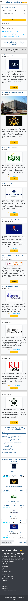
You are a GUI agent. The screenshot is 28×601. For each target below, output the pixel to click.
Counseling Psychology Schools (8, 437)
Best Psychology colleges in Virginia (10, 31)
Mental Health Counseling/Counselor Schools (11, 439)
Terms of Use (4, 586)
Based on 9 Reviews (16, 176)
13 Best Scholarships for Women (8, 578)
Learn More (14, 87)
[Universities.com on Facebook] (13, 599)
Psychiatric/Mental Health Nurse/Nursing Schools (11, 451)
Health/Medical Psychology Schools (9, 452)
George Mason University (10, 147)
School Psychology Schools (7, 445)
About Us (4, 569)
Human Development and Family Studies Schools (11, 436)
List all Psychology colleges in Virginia (10, 36)
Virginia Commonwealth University (13, 92)
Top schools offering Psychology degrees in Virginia (13, 34)
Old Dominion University (10, 183)
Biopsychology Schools (6, 453)
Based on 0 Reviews (16, 349)
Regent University (8, 321)
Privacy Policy (4, 584)
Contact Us (4, 583)
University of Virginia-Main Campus (13, 220)
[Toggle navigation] (1, 2)
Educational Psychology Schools (8, 448)
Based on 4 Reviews (16, 419)
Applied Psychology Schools (7, 449)
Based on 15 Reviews (17, 248)
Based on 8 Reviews (16, 313)
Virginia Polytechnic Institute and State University (13, 256)
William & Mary (8, 393)
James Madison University (10, 286)
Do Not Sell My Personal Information (9, 590)
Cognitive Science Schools (7, 446)
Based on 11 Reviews (17, 85)
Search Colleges (5, 566)
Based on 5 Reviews (16, 212)
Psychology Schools (6, 434)
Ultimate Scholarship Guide (7, 576)
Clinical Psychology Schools (7, 440)
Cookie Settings (5, 588)
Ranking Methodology (6, 571)
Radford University (8, 357)
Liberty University (8, 55)
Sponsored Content (5, 23)
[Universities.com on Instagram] (14, 599)
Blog (3, 568)
